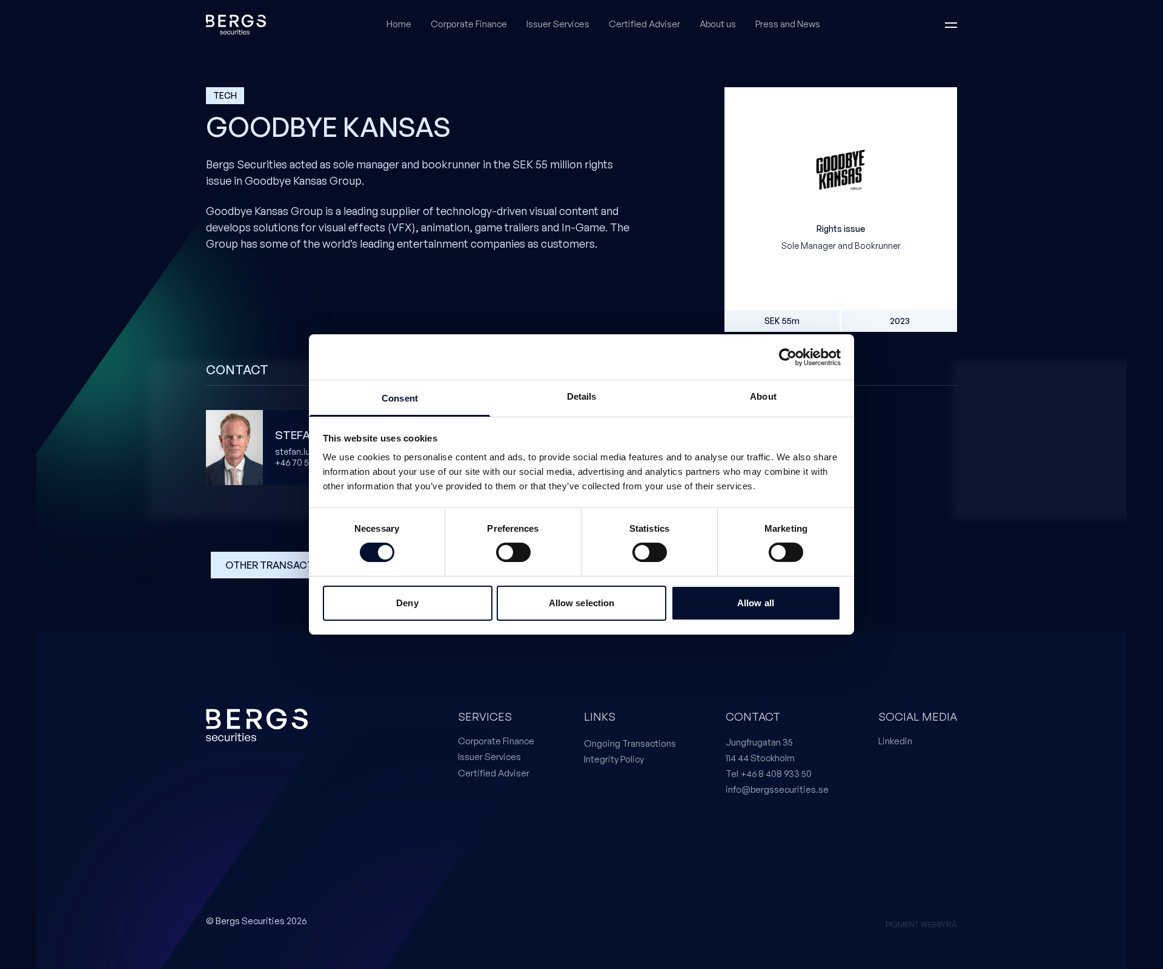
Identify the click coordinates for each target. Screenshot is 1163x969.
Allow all (755, 603)
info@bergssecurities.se (777, 789)
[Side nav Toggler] (951, 25)
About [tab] (763, 396)
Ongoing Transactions (630, 743)
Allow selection (582, 603)
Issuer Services (557, 24)
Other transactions (281, 565)
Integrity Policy (614, 759)
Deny (407, 603)
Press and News (787, 24)
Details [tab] (582, 396)
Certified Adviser (644, 24)
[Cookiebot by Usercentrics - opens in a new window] (788, 357)
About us (718, 24)
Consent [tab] (400, 398)
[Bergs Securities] (236, 25)
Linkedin (895, 741)
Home (398, 24)
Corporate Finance (469, 24)
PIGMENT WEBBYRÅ (921, 924)
